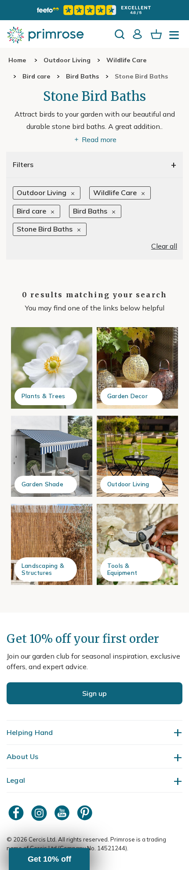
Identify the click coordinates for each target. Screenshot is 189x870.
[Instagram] (40, 812)
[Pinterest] (85, 812)
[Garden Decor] (137, 367)
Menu (176, 37)
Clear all (164, 246)
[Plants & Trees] (51, 367)
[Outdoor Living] (137, 456)
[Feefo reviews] (94, 10)
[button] (49, 859)
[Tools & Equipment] (137, 544)
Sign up (94, 693)
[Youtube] (62, 812)
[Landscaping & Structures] (51, 544)
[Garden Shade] (51, 456)
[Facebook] (17, 812)
